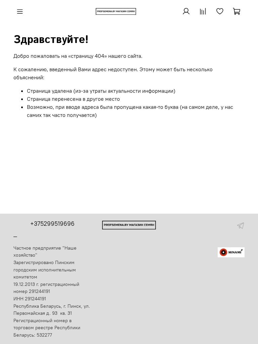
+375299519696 (52, 223)
